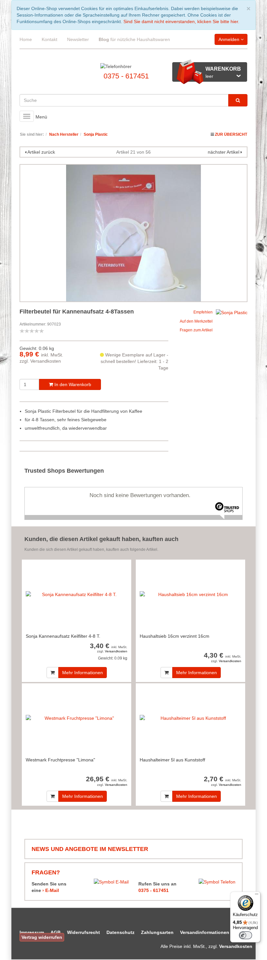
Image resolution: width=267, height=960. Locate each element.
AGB (55, 932)
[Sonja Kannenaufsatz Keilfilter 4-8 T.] (76, 594)
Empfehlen (203, 312)
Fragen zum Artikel (196, 330)
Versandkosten (45, 361)
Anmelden (229, 39)
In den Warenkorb (72, 384)
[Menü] (256, 895)
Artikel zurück (41, 152)
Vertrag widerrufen (41, 937)
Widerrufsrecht (83, 932)
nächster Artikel (224, 152)
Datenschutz (120, 932)
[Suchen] (237, 100)
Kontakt (49, 39)
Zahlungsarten (157, 932)
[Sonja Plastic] (231, 311)
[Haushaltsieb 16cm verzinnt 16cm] (190, 594)
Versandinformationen (204, 932)
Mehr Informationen (82, 672)
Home (26, 39)
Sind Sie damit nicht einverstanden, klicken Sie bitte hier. (181, 21)
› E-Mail (50, 890)
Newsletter (78, 39)
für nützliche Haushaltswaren (134, 39)
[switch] (245, 935)
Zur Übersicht (231, 134)
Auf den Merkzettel (196, 321)
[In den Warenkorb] (53, 672)
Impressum (32, 932)
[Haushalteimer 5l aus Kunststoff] (190, 718)
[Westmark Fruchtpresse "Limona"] (76, 718)
